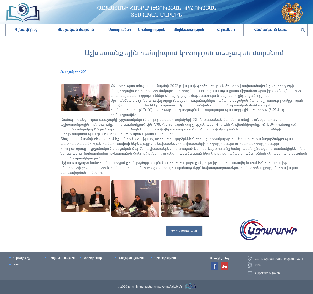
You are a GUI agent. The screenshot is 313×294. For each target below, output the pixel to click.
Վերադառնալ (186, 230)
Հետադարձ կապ (271, 29)
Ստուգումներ (93, 258)
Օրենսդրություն (165, 258)
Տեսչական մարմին (76, 29)
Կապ (16, 264)
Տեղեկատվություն (131, 258)
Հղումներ (226, 29)
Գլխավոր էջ (26, 29)
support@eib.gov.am (268, 273)
